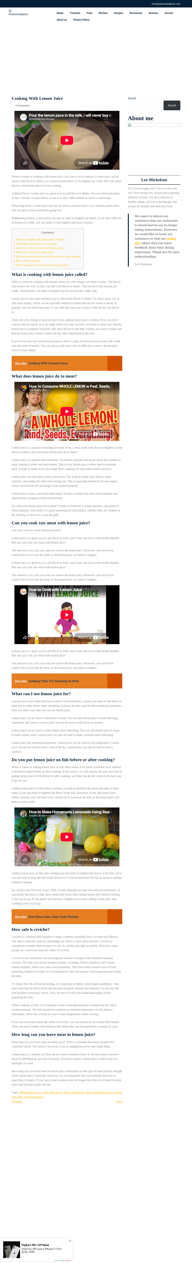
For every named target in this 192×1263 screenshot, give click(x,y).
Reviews (153, 13)
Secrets (169, 13)
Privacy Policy (81, 19)
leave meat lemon (74, 1092)
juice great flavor (52, 1092)
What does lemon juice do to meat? (35, 243)
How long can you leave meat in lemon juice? (42, 265)
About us (62, 19)
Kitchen (103, 13)
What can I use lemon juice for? (33, 252)
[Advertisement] (96, 61)
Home (60, 13)
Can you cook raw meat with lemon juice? (39, 247)
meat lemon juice (34, 1097)
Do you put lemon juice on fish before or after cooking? (48, 256)
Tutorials (75, 13)
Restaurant (136, 13)
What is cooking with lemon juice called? (39, 239)
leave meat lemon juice (99, 1092)
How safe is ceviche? (27, 260)
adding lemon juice (30, 1092)
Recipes (118, 13)
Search (132, 98)
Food (89, 13)
